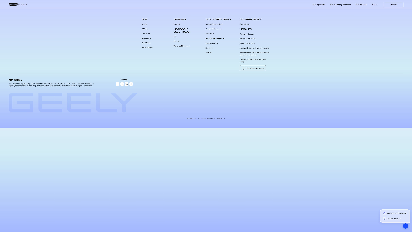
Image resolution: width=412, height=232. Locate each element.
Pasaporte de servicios (214, 29)
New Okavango (147, 47)
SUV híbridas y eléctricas (340, 5)
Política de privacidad (247, 39)
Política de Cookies (247, 34)
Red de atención (212, 43)
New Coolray (146, 38)
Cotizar (393, 5)
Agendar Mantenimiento (214, 24)
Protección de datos (247, 43)
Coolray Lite (146, 33)
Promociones (244, 24)
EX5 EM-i (177, 41)
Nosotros (209, 48)
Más (374, 5)
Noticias (208, 53)
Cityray (144, 24)
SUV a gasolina (319, 5)
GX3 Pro (145, 29)
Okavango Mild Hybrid (181, 46)
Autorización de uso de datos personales (255, 48)
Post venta (210, 33)
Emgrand (177, 24)
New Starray (146, 43)
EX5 (175, 36)
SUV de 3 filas (361, 5)
